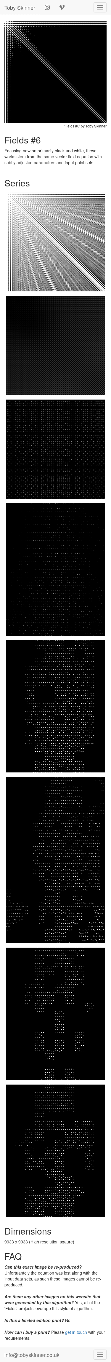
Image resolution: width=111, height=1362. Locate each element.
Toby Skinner (19, 7)
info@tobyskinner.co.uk (31, 1354)
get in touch (76, 1332)
